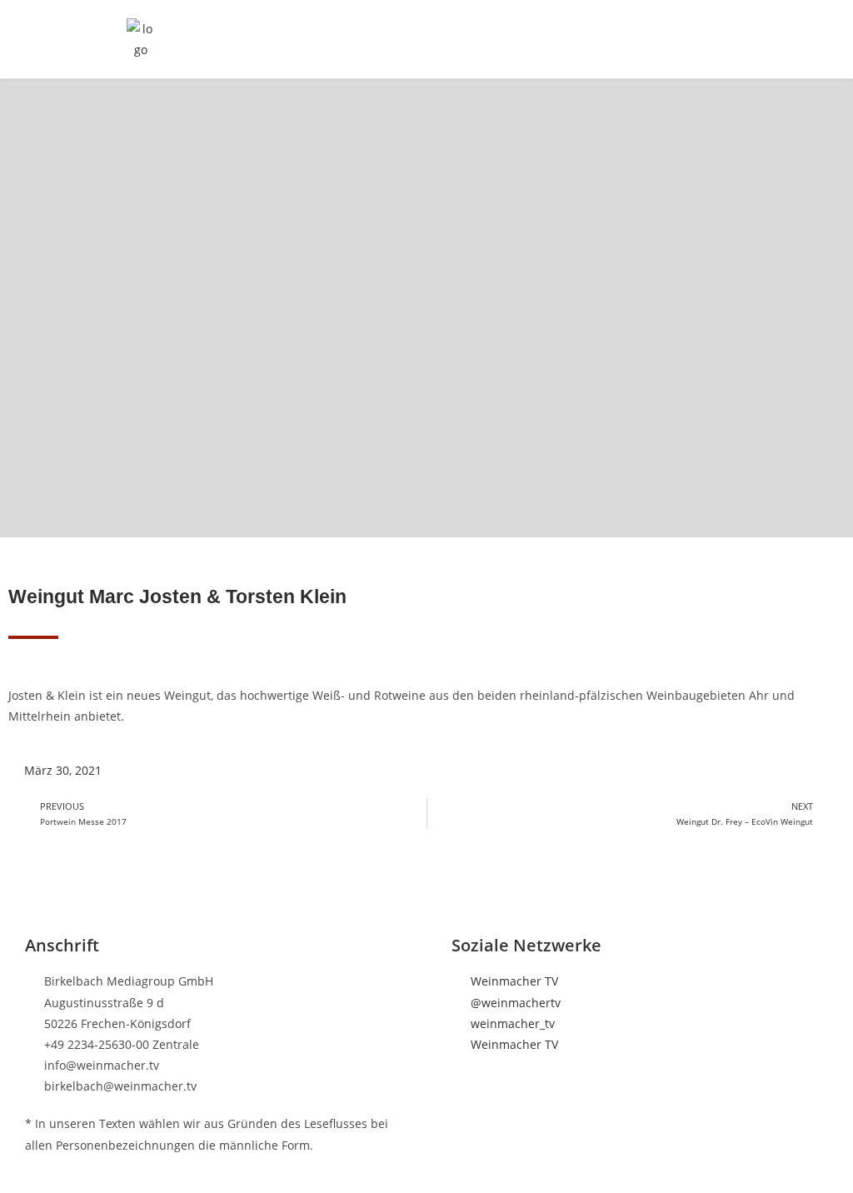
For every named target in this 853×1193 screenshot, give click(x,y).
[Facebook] (37, 916)
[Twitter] (37, 965)
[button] (711, 39)
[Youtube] (37, 1060)
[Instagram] (37, 1012)
